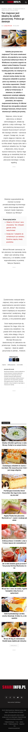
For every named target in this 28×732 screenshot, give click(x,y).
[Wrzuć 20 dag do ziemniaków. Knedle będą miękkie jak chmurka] (14, 629)
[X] (14, 359)
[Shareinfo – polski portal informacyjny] (14, 687)
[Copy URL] (17, 359)
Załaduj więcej (13, 645)
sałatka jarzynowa (11, 364)
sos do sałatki (20, 364)
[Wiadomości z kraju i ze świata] (14, 2)
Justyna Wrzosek (8, 25)
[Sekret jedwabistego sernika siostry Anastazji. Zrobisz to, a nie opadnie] (14, 604)
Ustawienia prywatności (14, 728)
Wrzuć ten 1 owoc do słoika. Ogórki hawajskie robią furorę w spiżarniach (14, 591)
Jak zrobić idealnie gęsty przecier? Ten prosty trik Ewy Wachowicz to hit (14, 566)
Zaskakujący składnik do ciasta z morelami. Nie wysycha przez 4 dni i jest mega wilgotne (14, 468)
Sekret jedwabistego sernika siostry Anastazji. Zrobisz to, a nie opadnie (14, 616)
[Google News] (21, 697)
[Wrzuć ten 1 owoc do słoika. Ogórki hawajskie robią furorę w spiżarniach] (14, 579)
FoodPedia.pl (17, 702)
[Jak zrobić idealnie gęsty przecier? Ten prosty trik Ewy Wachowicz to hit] (14, 554)
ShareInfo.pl (4, 8)
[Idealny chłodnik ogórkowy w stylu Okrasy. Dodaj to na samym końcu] (14, 433)
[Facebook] (10, 359)
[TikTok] (10, 697)
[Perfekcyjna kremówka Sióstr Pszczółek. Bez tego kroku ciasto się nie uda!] (14, 481)
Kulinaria (10, 8)
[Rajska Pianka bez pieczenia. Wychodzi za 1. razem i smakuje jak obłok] (14, 506)
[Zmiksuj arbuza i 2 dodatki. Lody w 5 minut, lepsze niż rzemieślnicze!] (14, 531)
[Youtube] (17, 697)
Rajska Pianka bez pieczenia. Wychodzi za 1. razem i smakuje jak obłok (14, 518)
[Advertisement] (14, 182)
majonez (4, 364)
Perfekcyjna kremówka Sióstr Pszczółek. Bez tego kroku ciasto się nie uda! (14, 493)
